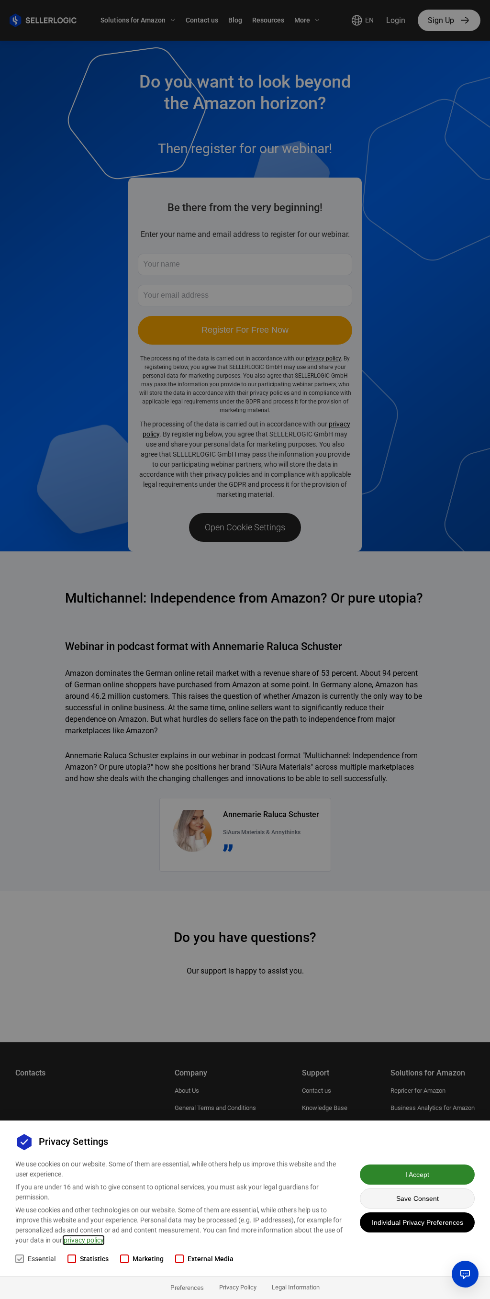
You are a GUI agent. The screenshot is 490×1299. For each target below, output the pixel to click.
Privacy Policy (237, 1287)
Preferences (187, 1287)
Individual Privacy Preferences (417, 1222)
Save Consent (417, 1198)
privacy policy (83, 1240)
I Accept (417, 1174)
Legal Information (296, 1287)
